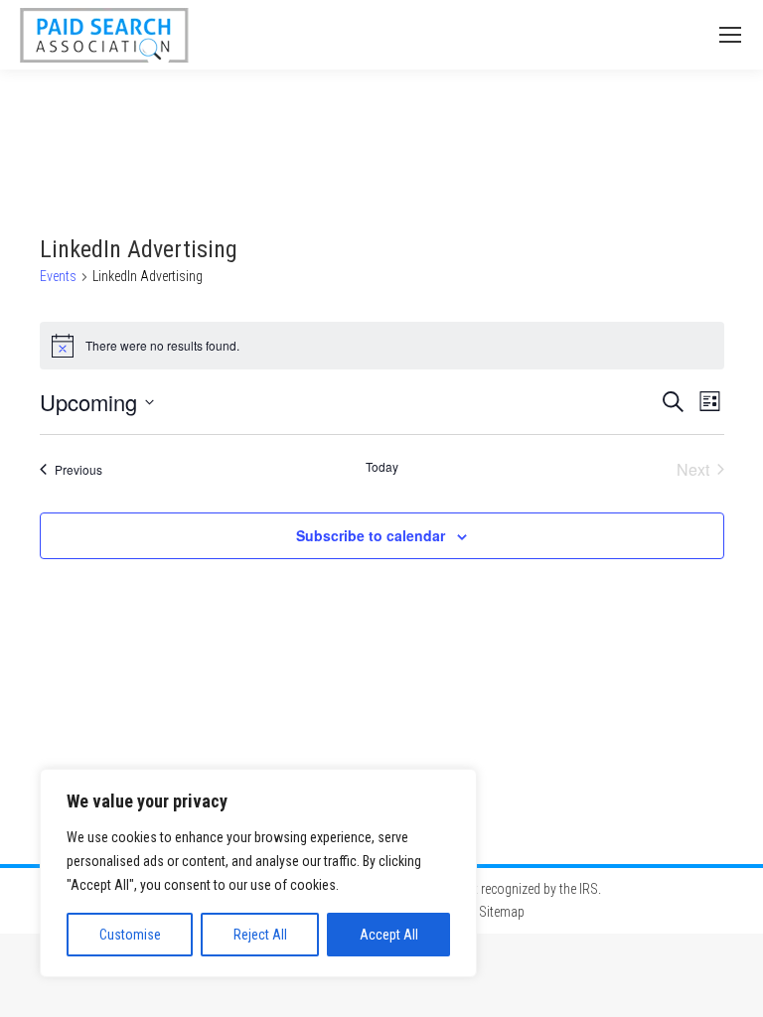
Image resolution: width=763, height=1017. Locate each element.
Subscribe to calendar (370, 535)
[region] (258, 873)
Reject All (260, 935)
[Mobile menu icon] (730, 35)
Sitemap (502, 912)
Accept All (389, 935)
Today (382, 467)
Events (58, 276)
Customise (130, 935)
